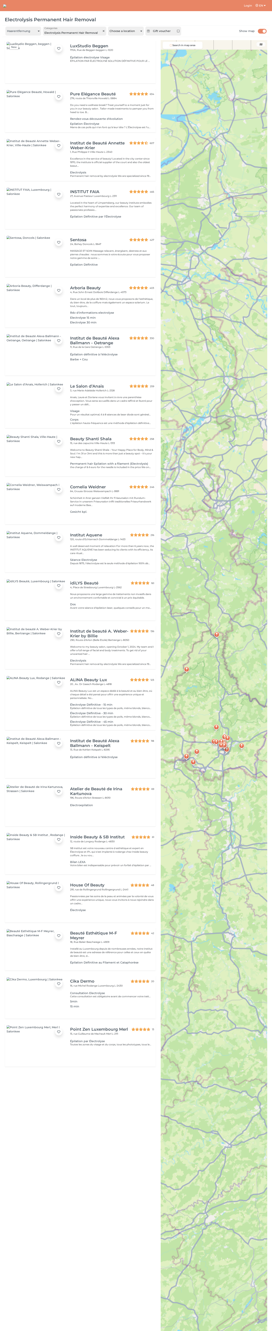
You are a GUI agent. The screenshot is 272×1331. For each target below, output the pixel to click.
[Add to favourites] (58, 48)
